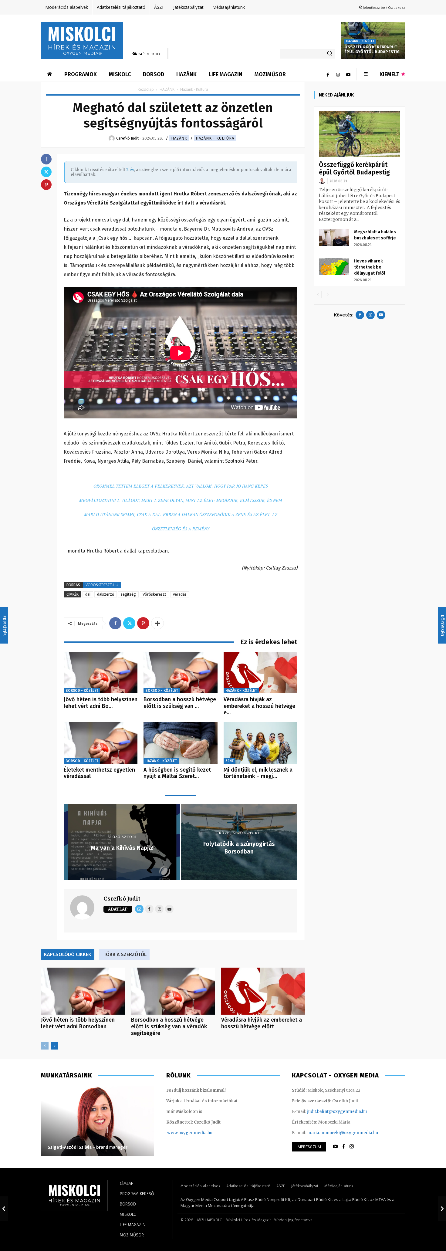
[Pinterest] (143, 623)
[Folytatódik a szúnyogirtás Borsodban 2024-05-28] (442, 1208)
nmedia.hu (201, 1132)
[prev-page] (45, 1046)
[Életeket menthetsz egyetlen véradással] (100, 743)
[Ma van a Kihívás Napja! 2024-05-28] (4, 1208)
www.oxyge (179, 1132)
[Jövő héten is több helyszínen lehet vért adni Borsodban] (100, 672)
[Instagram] (338, 74)
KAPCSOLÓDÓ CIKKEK (67, 954)
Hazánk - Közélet (360, 41)
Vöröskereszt (154, 594)
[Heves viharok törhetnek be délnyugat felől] (334, 266)
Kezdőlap (146, 89)
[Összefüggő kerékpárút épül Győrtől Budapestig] (359, 134)
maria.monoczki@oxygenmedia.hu (342, 1132)
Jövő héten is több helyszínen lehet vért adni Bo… (100, 702)
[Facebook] (328, 74)
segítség (128, 594)
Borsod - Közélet (82, 690)
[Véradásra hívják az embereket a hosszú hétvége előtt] (260, 672)
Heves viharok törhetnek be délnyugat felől (369, 267)
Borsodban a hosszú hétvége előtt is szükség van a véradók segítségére (169, 1026)
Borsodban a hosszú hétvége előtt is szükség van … (180, 702)
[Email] (139, 909)
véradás (180, 594)
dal (87, 594)
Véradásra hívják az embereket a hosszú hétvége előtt (261, 1023)
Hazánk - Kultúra (215, 138)
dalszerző (105, 594)
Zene (229, 761)
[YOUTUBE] (335, 1146)
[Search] (329, 54)
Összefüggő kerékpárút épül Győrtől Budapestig (372, 49)
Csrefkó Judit (121, 898)
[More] (157, 623)
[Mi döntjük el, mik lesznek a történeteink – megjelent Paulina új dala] (260, 743)
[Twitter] (129, 623)
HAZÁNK (167, 89)
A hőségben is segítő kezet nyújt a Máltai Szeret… (177, 773)
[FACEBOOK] (343, 1146)
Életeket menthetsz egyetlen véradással (99, 773)
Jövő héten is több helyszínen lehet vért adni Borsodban (78, 1023)
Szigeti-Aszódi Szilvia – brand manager (87, 1147)
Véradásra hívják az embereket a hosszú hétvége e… (259, 706)
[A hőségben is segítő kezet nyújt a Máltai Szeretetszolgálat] (180, 743)
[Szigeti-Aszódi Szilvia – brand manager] (97, 1121)
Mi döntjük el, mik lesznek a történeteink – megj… (258, 773)
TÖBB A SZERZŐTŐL (125, 954)
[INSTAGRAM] (351, 1146)
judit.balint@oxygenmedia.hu (337, 1111)
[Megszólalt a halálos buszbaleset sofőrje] (334, 237)
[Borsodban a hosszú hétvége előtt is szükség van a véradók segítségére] (180, 672)
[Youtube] (348, 74)
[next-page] (54, 1046)
